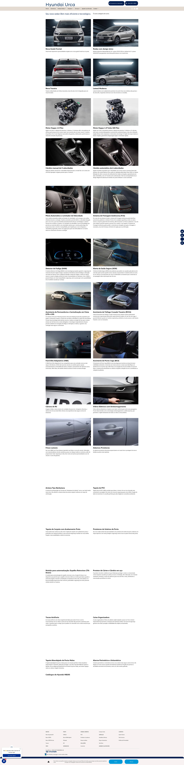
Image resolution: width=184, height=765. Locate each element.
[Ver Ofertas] (182, 231)
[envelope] (137, 9)
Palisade (65, 740)
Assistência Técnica (103, 737)
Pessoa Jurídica (84, 740)
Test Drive (101, 743)
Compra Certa (102, 731)
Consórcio (83, 746)
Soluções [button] (70, 8)
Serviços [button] (77, 8)
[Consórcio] (182, 235)
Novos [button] (47, 8)
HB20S (64, 731)
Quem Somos (122, 734)
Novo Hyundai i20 (49, 734)
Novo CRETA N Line (50, 740)
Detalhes (94, 723)
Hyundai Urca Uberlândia (117, 3)
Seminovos (53, 8)
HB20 (47, 746)
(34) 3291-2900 (132, 3)
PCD (81, 734)
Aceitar (115, 761)
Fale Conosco (121, 737)
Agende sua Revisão (87, 8)
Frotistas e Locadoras (85, 737)
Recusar (131, 761)
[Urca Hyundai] (60, 4)
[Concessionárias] (182, 243)
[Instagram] (132, 9)
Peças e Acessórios (103, 740)
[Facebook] (134, 9)
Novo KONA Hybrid (67, 737)
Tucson (47, 743)
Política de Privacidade (123, 740)
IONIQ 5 (65, 734)
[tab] (77, 697)
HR (63, 743)
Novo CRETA (48, 737)
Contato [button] (95, 8)
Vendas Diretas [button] (61, 8)
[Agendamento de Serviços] (182, 239)
